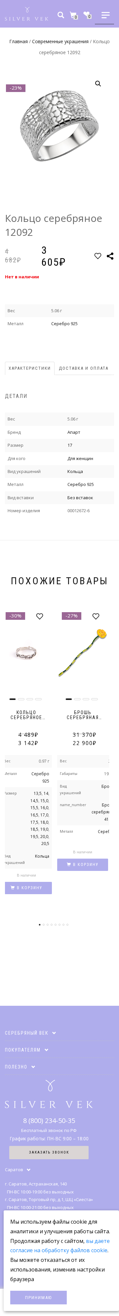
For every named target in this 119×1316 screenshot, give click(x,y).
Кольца (75, 471)
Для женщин (80, 458)
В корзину (30, 888)
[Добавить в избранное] (98, 256)
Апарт (73, 432)
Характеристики (30, 368)
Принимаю (38, 1297)
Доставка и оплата (83, 368)
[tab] (30, 368)
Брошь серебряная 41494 (104, 812)
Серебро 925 (64, 324)
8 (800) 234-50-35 (49, 1120)
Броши (108, 786)
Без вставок (80, 498)
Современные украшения (60, 41)
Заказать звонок (49, 1152)
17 (69, 445)
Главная (18, 41)
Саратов (14, 1170)
